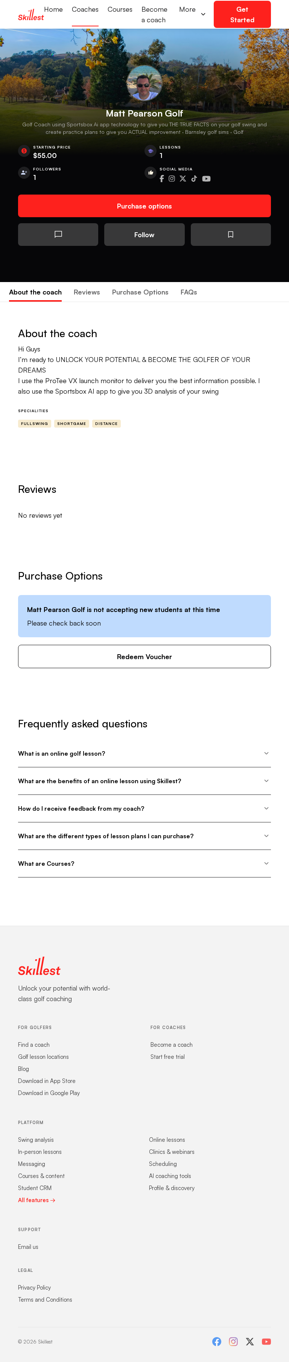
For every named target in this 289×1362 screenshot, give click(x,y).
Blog (23, 1068)
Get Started (242, 14)
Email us (28, 1246)
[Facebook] (216, 1341)
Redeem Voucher (144, 656)
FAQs (189, 292)
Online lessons (167, 1139)
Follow (144, 234)
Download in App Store (47, 1080)
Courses (120, 9)
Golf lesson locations (43, 1056)
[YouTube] (266, 1341)
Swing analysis (36, 1139)
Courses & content (41, 1175)
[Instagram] (233, 1341)
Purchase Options (140, 292)
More (187, 9)
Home (53, 9)
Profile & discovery (172, 1188)
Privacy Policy (34, 1287)
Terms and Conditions (45, 1299)
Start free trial (168, 1056)
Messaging (31, 1163)
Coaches (85, 9)
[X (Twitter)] (249, 1341)
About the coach (35, 292)
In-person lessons (40, 1151)
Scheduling (163, 1163)
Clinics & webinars (172, 1151)
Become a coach (154, 14)
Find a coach (34, 1044)
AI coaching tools (170, 1175)
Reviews (87, 292)
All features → (36, 1200)
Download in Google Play (49, 1093)
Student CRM (35, 1188)
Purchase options (144, 206)
